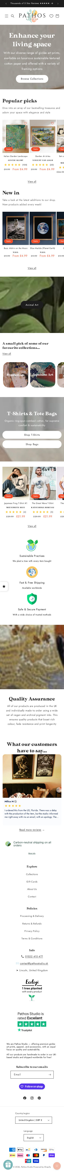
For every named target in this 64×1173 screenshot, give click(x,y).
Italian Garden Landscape (15, 156)
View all (32, 181)
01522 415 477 (34, 956)
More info (31, 853)
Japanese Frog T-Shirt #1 (15, 503)
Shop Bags (32, 444)
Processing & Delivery (32, 916)
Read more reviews (30, 830)
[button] (6, 16)
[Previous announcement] (6, 3)
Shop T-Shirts (32, 435)
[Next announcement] (58, 3)
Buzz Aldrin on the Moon (16, 248)
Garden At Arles (42, 156)
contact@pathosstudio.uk (34, 963)
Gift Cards (32, 881)
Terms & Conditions (32, 938)
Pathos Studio (27, 1167)
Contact (32, 896)
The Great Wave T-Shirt (42, 503)
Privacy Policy (31, 931)
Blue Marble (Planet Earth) (42, 248)
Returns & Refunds (32, 923)
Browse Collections (32, 79)
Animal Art (32, 305)
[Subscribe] (49, 1075)
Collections (32, 874)
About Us (32, 889)
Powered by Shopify (42, 1167)
